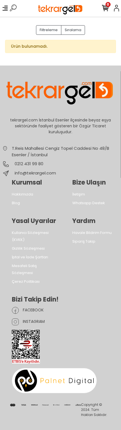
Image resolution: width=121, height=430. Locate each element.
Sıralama (73, 30)
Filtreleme (49, 30)
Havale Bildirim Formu (92, 232)
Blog (16, 203)
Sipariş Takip (83, 241)
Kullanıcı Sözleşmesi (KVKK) (30, 236)
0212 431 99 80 (28, 164)
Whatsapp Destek (88, 203)
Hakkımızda (22, 194)
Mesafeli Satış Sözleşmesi (24, 269)
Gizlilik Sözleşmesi (28, 248)
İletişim (78, 194)
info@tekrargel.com (35, 173)
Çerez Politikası (26, 281)
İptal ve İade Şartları (30, 257)
